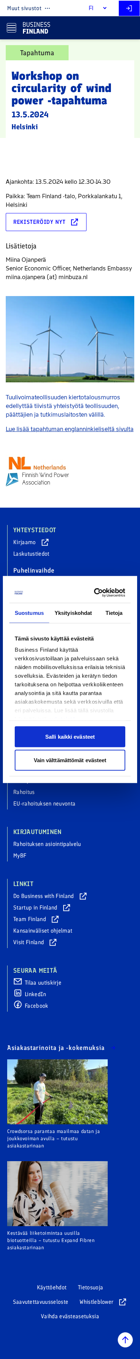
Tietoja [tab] (114, 612)
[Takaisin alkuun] (125, 1339)
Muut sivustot (24, 8)
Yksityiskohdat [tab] (73, 612)
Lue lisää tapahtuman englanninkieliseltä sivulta (70, 429)
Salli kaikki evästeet (70, 736)
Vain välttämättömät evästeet (70, 760)
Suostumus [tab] (29, 612)
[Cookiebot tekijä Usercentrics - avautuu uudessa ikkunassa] (95, 593)
